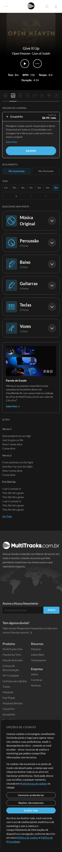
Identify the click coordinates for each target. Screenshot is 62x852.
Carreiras (36, 679)
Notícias (36, 685)
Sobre (34, 674)
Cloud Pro (9, 708)
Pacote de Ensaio (13, 660)
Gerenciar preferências (31, 795)
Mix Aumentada (17, 171)
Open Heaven (21, 53)
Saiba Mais (11, 141)
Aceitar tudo (31, 810)
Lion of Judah (41, 53)
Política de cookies (27, 837)
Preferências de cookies (33, 783)
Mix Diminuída (45, 171)
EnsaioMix (9, 714)
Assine (31, 150)
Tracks (6, 686)
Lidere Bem (37, 654)
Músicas (36, 649)
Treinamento (38, 660)
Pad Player (9, 697)
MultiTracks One (12, 649)
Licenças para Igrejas (15, 681)
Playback (8, 692)
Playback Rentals (13, 703)
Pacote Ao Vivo (12, 654)
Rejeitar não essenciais (31, 802)
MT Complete (11, 675)
